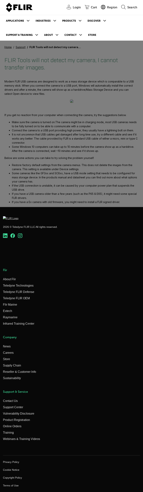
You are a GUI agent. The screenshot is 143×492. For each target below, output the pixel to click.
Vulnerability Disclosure (18, 413)
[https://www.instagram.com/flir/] (20, 235)
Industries (43, 20)
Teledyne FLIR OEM (16, 298)
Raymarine (10, 317)
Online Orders (12, 426)
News (7, 346)
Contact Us (10, 400)
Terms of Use (11, 485)
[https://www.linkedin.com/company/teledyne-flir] (5, 235)
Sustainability (12, 378)
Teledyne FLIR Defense (18, 291)
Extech (7, 311)
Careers (8, 352)
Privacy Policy (11, 461)
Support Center (13, 407)
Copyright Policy (12, 477)
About (48, 35)
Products (69, 20)
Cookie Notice (11, 469)
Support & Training (19, 35)
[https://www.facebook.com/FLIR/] (12, 235)
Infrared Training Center (18, 323)
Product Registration (16, 419)
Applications (15, 20)
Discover (94, 20)
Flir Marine (10, 304)
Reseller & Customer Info (19, 371)
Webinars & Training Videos (21, 439)
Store (92, 35)
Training (8, 432)
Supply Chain (12, 365)
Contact (70, 35)
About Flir (9, 279)
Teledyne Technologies (18, 285)
